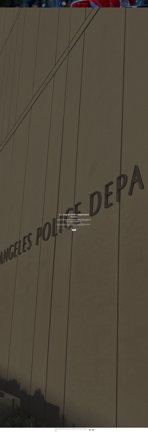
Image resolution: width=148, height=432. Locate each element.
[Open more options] (90, 3)
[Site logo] (62, 4)
